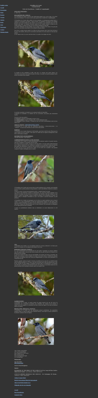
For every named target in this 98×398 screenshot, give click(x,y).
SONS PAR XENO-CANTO (32, 124)
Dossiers (2, 15)
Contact (2, 29)
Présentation (3, 10)
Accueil (2, 7)
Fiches (1, 12)
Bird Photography (18, 363)
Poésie (1, 22)
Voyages (2, 17)
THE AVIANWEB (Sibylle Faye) (22, 382)
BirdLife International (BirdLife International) (25, 380)
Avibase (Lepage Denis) (20, 377)
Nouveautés (3, 27)
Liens (1, 25)
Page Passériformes (19, 392)
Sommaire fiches (18, 394)
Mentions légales (4, 32)
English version (4, 5)
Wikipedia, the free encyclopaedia (22, 385)
